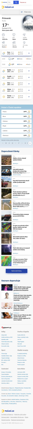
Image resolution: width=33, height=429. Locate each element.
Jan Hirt (19, 339)
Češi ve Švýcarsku (5, 378)
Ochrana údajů (5, 417)
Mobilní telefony (15, 399)
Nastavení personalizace (18, 420)
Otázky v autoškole (21, 381)
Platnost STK (20, 383)
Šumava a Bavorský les (6, 376)
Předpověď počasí (19, 388)
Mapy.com (11, 388)
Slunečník (28, 393)
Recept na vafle (21, 362)
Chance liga (4, 353)
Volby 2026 (4, 335)
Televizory (24, 401)
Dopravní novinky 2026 (22, 376)
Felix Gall (19, 344)
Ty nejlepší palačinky (22, 353)
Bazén (9, 393)
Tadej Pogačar (20, 341)
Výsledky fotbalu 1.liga (6, 355)
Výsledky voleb (4, 339)
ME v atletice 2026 (5, 360)
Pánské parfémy (13, 403)
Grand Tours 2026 (21, 346)
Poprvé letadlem (5, 374)
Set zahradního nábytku (12, 395)
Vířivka (26, 395)
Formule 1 (3, 362)
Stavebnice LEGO (24, 399)
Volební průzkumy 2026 (6, 337)
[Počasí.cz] (7, 7)
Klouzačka (3, 395)
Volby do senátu (5, 344)
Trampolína (23, 393)
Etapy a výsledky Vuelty (22, 337)
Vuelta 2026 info (21, 335)
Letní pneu (12, 401)
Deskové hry (19, 401)
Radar (26, 417)
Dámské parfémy (5, 401)
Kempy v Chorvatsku (6, 372)
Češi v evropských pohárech (15, 390)
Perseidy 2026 (27, 388)
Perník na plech (21, 364)
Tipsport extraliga (5, 358)
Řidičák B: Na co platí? (22, 378)
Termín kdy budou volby (6, 341)
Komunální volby (5, 346)
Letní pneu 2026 (21, 372)
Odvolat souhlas (5, 420)
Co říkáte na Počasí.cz (7, 414)
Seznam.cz (23, 2)
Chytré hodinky (4, 403)
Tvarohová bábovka (21, 360)
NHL (2, 364)
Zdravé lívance (20, 358)
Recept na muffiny (21, 355)
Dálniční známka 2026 (22, 374)
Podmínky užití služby (20, 414)
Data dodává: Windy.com (17, 417)
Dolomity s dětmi (5, 383)
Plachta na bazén (16, 393)
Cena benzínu (4, 390)
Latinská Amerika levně (6, 381)
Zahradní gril (22, 395)
